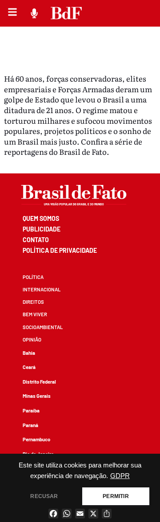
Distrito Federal (39, 382)
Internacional (41, 289)
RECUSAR (44, 496)
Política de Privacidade (60, 250)
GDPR (120, 475)
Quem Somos (41, 218)
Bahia (29, 353)
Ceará (29, 367)
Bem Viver (35, 314)
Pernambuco (36, 439)
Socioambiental (43, 327)
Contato (36, 239)
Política (33, 277)
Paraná (30, 425)
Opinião (32, 339)
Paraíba (31, 410)
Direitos (33, 302)
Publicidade (41, 229)
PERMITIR (115, 496)
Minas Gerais (37, 396)
